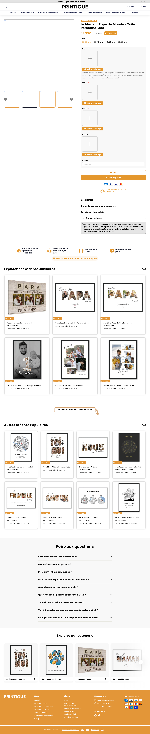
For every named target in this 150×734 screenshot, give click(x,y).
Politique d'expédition (73, 709)
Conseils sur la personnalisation (98, 206)
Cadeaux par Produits (73, 13)
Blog (102, 730)
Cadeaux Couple (27, 13)
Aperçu (113, 172)
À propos (134, 13)
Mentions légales (71, 717)
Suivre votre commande (116, 13)
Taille (83, 38)
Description (87, 199)
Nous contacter (95, 13)
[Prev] (5, 99)
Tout (144, 269)
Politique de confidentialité (70, 713)
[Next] (71, 99)
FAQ (82, 730)
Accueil (13, 13)
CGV (66, 700)
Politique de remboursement (70, 704)
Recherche (95, 730)
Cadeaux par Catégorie (48, 13)
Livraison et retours (91, 218)
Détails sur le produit (92, 212)
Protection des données (70, 730)
